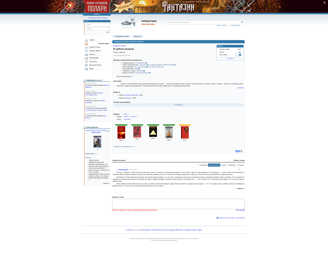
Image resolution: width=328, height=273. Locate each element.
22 (132, 76)
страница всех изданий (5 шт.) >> (124, 146)
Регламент (146, 230)
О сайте (129, 230)
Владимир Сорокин (119, 45)
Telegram (187, 230)
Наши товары (197, 230)
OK (106, 32)
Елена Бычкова (101, 130)
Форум (91, 68)
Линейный (139, 71)
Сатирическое (154, 65)
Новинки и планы (94, 47)
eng (134, 230)
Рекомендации (94, 58)
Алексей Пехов (90, 130)
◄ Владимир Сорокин (122, 36)
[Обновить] (108, 132)
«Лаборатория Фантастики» (168, 240)
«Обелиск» (128, 98)
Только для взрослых (142, 73)
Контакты (159, 230)
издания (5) (137, 36)
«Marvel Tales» (103, 110)
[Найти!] (242, 22)
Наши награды (169, 230)
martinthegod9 (123, 169)
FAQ (152, 230)
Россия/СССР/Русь (154, 67)
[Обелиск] (153, 136)
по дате (223, 165)
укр (140, 230)
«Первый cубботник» (131, 95)
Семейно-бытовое (168, 65)
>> (89, 180)
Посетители (93, 61)
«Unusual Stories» (91, 110)
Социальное (143, 65)
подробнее (230, 58)
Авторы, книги (104, 43)
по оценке (240, 165)
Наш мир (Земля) (139, 67)
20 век (136, 69)
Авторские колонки (95, 65)
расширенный (235, 25)
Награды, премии (94, 50)
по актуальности (214, 165)
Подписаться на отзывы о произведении (231, 218)
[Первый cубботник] (121, 138)
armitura (241, 87)
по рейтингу (232, 165)
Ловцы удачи (96, 132)
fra (137, 230)
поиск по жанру (222, 25)
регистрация (92, 18)
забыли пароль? (102, 18)
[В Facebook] (239, 151)
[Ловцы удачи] (97, 147)
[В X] (241, 151)
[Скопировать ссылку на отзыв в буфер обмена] (117, 169)
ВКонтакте (179, 230)
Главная (91, 40)
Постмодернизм (140, 63)
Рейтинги (92, 54)
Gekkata (88, 157)
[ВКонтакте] (237, 151)
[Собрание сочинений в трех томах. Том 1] (137, 137)
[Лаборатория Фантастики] (129, 22)
